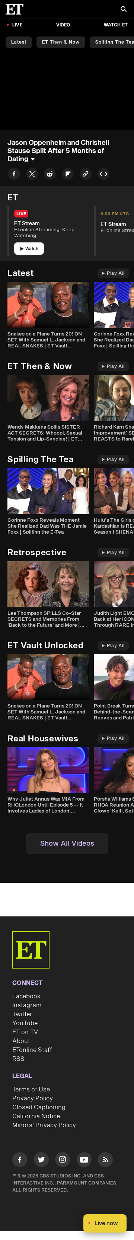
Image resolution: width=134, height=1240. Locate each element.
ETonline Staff (32, 1050)
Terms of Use (31, 1089)
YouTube (25, 1023)
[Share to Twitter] (32, 175)
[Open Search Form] (124, 10)
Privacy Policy (32, 1098)
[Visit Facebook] (19, 1161)
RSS (18, 1059)
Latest (18, 42)
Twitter (22, 1014)
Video (63, 25)
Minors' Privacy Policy (44, 1125)
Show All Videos (67, 844)
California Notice (36, 1116)
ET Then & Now (61, 42)
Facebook (26, 996)
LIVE (17, 25)
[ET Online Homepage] (17, 9)
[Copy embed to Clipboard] (103, 175)
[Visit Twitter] (41, 1161)
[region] (67, 92)
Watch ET (116, 25)
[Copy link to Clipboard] (85, 175)
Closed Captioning (39, 1107)
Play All (115, 273)
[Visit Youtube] (84, 1159)
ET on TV (25, 1032)
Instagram (26, 1005)
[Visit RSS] (105, 1161)
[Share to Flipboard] (67, 175)
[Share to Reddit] (50, 175)
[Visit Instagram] (62, 1161)
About (21, 1041)
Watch (31, 248)
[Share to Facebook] (14, 175)
